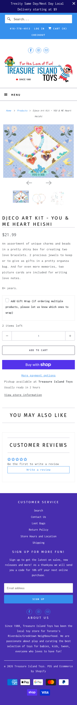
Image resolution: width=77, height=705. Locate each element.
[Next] (48, 182)
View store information (23, 394)
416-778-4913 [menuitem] (20, 28)
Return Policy (38, 529)
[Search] (9, 19)
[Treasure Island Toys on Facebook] (31, 50)
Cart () (59, 28)
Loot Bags (38, 523)
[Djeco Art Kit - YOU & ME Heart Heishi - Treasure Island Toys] (38, 151)
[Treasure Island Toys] (38, 69)
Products (23, 110)
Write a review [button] (38, 469)
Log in (39, 28)
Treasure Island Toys (29, 666)
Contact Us (38, 517)
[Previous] (28, 182)
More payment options (38, 375)
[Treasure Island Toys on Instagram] (38, 50)
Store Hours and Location (38, 536)
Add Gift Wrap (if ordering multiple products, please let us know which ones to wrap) (37, 307)
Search (38, 510)
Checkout (38, 35)
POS (49, 666)
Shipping (38, 542)
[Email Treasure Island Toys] (46, 50)
